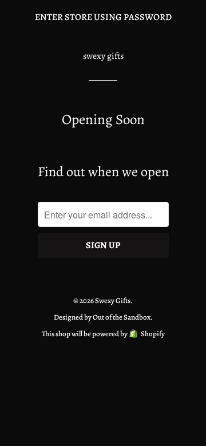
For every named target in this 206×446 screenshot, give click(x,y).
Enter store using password (103, 17)
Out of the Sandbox (121, 317)
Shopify (153, 334)
